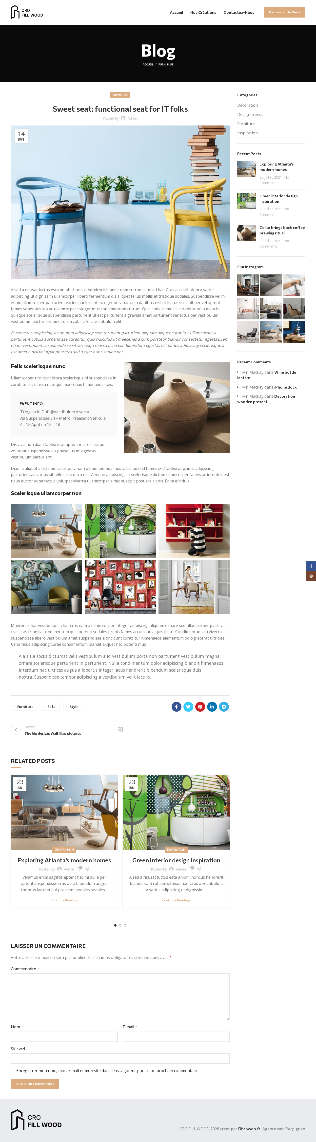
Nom (17, 1027)
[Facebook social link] (176, 707)
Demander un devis (284, 12)
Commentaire (25, 969)
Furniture (166, 64)
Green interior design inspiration (176, 860)
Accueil (148, 64)
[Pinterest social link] (200, 707)
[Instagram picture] (248, 285)
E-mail (130, 1027)
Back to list (120, 730)
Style (74, 706)
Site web (18, 1048)
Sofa (51, 706)
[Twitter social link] (188, 707)
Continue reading (64, 900)
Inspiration (176, 850)
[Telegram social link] (224, 707)
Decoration (64, 850)
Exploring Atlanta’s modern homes (64, 860)
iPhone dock (285, 387)
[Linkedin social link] (212, 707)
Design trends (250, 114)
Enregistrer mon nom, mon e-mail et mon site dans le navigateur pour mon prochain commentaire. (107, 1070)
